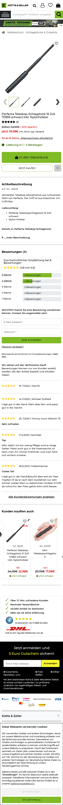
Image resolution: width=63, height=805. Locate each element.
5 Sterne (6, 274)
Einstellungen (32, 791)
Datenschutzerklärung (22, 783)
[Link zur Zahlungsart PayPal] (5, 698)
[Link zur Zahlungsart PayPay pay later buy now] (15, 698)
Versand (39, 131)
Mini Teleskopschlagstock (45, 553)
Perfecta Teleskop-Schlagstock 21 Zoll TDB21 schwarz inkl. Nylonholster (18, 555)
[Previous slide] (5, 102)
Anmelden (51, 663)
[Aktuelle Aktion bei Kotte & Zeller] (31, 23)
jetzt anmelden (31, 340)
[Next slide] (57, 102)
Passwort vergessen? (13, 347)
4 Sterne (7, 280)
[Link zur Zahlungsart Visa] (57, 698)
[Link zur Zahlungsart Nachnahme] (42, 704)
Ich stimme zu (32, 799)
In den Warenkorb (33, 157)
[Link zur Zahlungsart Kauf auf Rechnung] (42, 698)
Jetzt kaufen (27, 168)
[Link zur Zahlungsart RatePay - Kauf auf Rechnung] (26, 698)
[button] (14, 102)
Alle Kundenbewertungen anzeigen (31, 496)
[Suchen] (59, 14)
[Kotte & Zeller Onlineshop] (15, 5)
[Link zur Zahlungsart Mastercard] (21, 703)
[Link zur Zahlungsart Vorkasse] (31, 704)
